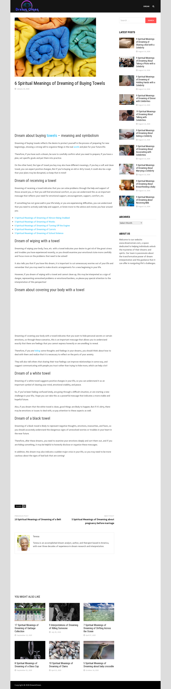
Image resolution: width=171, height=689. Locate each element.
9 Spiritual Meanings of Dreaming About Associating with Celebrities (145, 150)
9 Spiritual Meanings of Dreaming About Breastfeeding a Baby (145, 184)
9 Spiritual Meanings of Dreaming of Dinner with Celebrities (146, 98)
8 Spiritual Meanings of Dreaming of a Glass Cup (27, 665)
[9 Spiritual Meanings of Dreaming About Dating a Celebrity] (126, 130)
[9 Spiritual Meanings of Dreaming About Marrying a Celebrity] (126, 165)
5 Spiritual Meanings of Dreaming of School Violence (39, 233)
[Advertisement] (64, 112)
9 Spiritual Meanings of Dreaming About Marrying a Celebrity (145, 168)
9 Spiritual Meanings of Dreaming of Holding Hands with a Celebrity (145, 81)
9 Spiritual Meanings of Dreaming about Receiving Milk (145, 200)
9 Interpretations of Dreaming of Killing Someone (63, 627)
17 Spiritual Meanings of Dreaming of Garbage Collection (27, 628)
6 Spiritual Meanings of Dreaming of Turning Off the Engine (42, 225)
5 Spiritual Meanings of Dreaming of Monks (35, 221)
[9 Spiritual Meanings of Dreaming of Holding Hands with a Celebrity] (126, 77)
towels (52, 135)
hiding (37, 350)
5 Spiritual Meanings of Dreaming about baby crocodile (98, 665)
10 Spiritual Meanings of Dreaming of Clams (61, 665)
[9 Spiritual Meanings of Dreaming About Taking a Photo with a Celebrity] (126, 58)
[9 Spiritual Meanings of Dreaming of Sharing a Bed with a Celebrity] (126, 39)
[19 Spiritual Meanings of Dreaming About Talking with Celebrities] (126, 111)
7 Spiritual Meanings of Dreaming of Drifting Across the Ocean (97, 628)
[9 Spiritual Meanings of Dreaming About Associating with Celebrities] (126, 146)
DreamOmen (35, 685)
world (76, 146)
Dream (146, 6)
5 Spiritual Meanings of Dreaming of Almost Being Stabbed (42, 217)
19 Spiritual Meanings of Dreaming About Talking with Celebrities (146, 115)
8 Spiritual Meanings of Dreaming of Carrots (35, 229)
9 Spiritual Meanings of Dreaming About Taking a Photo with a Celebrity (145, 62)
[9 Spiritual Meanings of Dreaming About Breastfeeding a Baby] (126, 181)
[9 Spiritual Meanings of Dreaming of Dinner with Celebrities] (126, 95)
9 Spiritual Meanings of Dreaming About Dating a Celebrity (145, 133)
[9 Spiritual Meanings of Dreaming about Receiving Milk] (126, 197)
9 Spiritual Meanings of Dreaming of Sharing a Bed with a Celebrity (145, 43)
